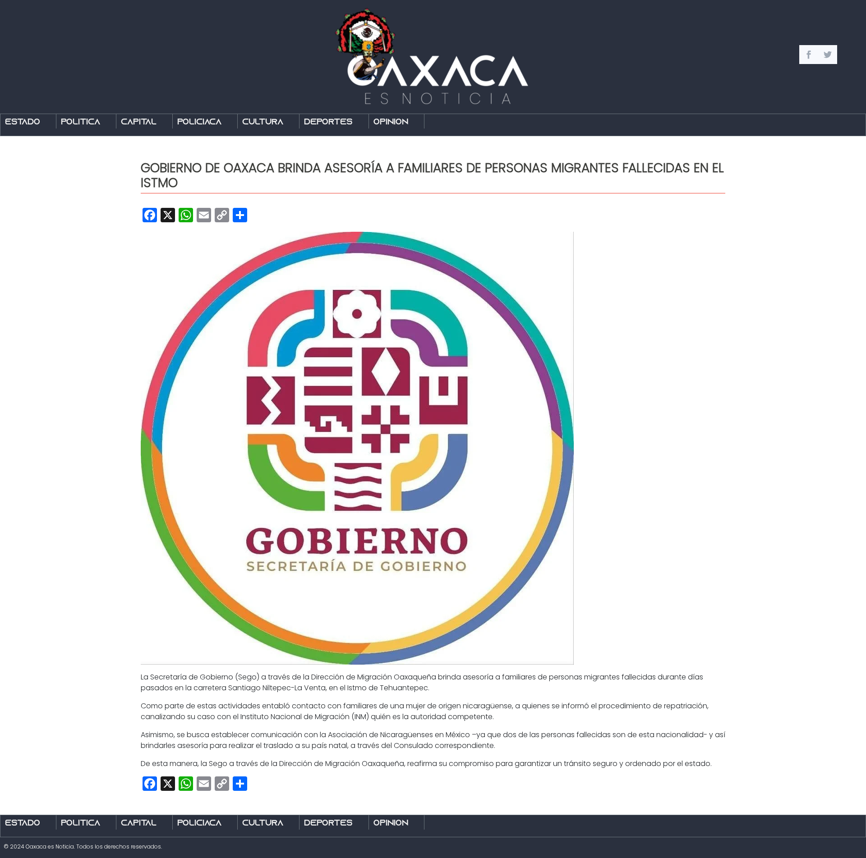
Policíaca (199, 122)
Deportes (328, 122)
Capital (139, 122)
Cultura (262, 122)
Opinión (390, 122)
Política (80, 122)
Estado (22, 122)
